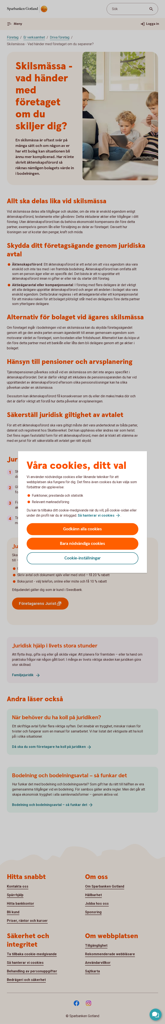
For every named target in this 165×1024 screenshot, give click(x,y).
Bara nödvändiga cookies (82, 543)
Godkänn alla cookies (82, 529)
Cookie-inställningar (82, 558)
